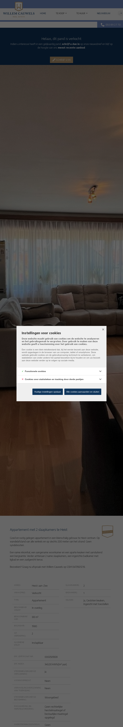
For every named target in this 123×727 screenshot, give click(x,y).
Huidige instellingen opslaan (47, 392)
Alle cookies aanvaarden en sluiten (82, 392)
